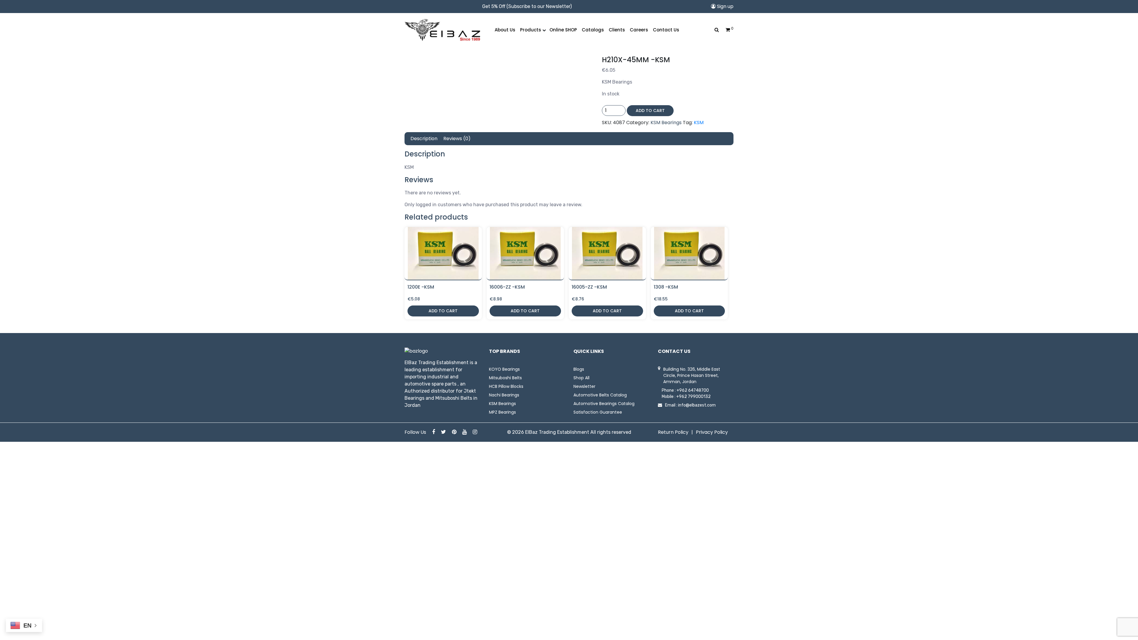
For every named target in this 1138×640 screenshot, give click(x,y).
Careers (639, 30)
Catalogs (593, 30)
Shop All (581, 378)
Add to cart (650, 110)
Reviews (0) (457, 138)
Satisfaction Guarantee (597, 412)
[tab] (423, 138)
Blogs (578, 369)
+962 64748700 (693, 390)
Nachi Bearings (504, 395)
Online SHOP (563, 30)
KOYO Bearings (504, 369)
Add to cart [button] (443, 311)
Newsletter (584, 386)
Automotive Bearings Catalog (603, 404)
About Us (505, 30)
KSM (699, 122)
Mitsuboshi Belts (505, 378)
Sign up (724, 6)
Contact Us (666, 30)
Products (530, 30)
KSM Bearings (666, 122)
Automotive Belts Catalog (600, 395)
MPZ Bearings (502, 412)
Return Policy (673, 432)
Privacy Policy (712, 432)
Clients (617, 30)
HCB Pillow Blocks (506, 386)
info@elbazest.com (697, 405)
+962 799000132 (693, 396)
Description (423, 138)
